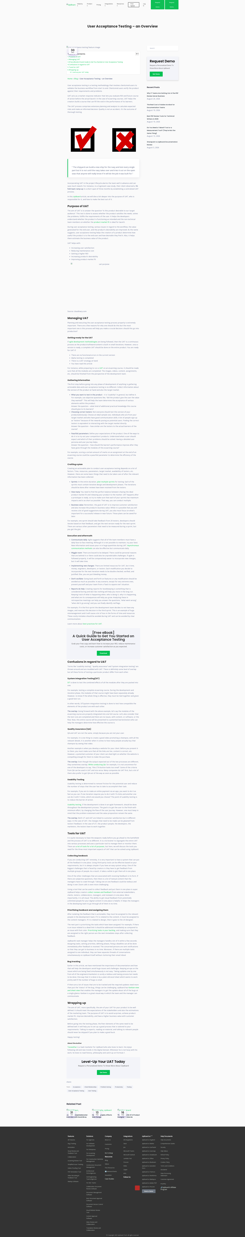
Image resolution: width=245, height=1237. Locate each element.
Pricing (98, 5)
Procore (125, 1162)
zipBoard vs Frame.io (148, 1172)
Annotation (71, 1147)
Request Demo (157, 5)
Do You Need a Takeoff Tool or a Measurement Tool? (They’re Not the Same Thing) (161, 130)
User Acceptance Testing (76, 1091)
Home (69, 78)
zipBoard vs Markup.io (149, 1179)
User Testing (92, 1091)
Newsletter (108, 1175)
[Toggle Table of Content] (136, 53)
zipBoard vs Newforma (149, 1175)
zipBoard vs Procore (148, 1187)
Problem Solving (106, 1087)
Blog (76, 78)
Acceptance (76, 1087)
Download (103, 653)
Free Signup (132, 5)
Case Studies (109, 1179)
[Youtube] (137, 1181)
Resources (120, 4)
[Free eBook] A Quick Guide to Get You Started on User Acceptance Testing (96, 62)
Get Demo (103, 1072)
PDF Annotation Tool (74, 1172)
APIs (124, 1173)
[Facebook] (125, 1181)
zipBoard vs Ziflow (148, 1158)
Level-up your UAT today (80, 72)
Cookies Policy (165, 1162)
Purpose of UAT (75, 57)
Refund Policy (165, 1155)
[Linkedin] (125, 1188)
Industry (80, 4)
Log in (144, 5)
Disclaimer (164, 1170)
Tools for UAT (74, 67)
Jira (124, 1147)
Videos (107, 1164)
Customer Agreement (167, 1179)
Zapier (125, 1170)
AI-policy (163, 1184)
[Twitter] (131, 1181)
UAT (101, 368)
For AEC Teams (91, 1183)
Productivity (119, 1087)
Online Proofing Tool (74, 1168)
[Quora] (137, 1188)
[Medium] (131, 1188)
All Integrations (128, 1140)
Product (89, 4)
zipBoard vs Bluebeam (149, 1162)
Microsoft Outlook (129, 1155)
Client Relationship (90, 1087)
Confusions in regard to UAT (79, 65)
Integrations (109, 4)
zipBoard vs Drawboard (149, 1155)
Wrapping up (73, 70)
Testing (129, 1087)
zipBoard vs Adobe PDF (149, 1183)
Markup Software (73, 1181)
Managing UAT (74, 59)
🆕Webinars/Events (111, 1171)
